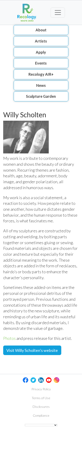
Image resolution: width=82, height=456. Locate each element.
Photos (9, 338)
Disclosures (41, 406)
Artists (41, 41)
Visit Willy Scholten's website (32, 350)
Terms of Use (41, 398)
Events (41, 63)
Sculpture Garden (41, 96)
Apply (41, 52)
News (41, 85)
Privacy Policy (41, 389)
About (41, 30)
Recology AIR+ (41, 74)
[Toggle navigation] (58, 13)
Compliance (41, 415)
